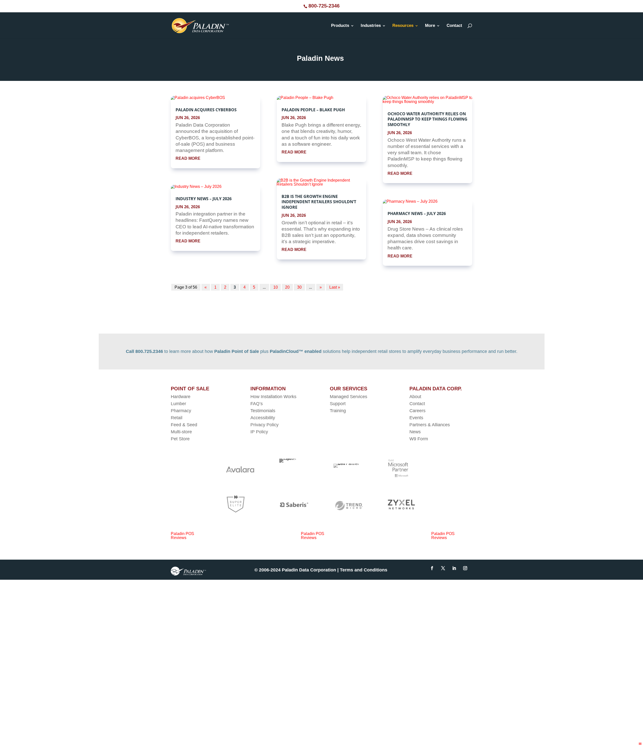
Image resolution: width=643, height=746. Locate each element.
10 (275, 287)
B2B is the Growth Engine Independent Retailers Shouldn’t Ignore (319, 202)
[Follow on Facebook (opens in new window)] (432, 568)
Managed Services (348, 396)
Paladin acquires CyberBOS (206, 110)
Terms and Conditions (364, 569)
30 (299, 287)
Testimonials (262, 410)
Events (416, 417)
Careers (417, 410)
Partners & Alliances (429, 424)
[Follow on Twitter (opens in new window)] (443, 568)
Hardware (180, 396)
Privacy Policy (264, 424)
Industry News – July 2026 (204, 198)
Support (338, 403)
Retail (176, 417)
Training (338, 410)
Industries (371, 26)
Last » (334, 287)
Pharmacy (181, 410)
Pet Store (180, 438)
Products (340, 26)
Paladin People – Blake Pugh (313, 110)
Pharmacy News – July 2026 (417, 213)
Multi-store (181, 431)
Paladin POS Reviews (182, 535)
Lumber (178, 403)
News (415, 431)
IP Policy (259, 431)
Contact (454, 26)
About (415, 396)
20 (287, 287)
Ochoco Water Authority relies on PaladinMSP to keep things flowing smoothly (427, 119)
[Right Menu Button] (640, 744)
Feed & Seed (184, 424)
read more (188, 158)
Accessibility (263, 417)
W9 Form (418, 438)
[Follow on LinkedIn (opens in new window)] (454, 568)
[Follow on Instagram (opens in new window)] (465, 568)
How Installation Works (273, 396)
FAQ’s (256, 403)
